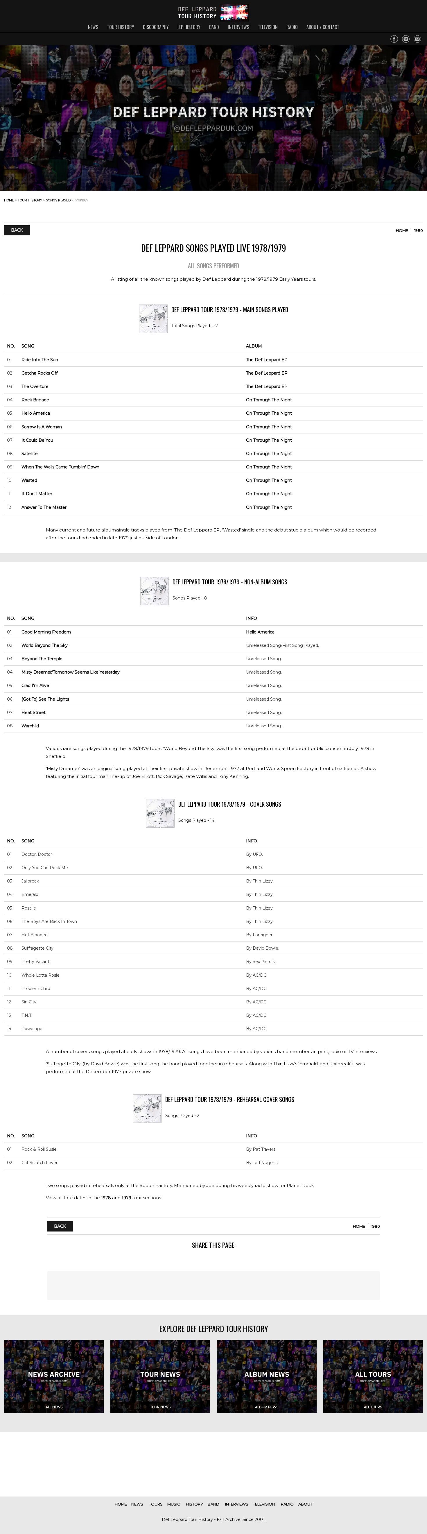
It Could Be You (37, 440)
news (93, 27)
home (9, 200)
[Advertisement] (376, 205)
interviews (238, 27)
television (268, 27)
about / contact (322, 27)
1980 (418, 230)
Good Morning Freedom (46, 632)
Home (402, 230)
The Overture (35, 386)
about (305, 1504)
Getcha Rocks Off (39, 373)
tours (156, 1504)
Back (17, 230)
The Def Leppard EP (267, 359)
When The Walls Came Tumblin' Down (60, 467)
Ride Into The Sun (39, 359)
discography (156, 27)
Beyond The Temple (41, 658)
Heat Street (33, 712)
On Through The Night (269, 399)
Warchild (30, 725)
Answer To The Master (44, 507)
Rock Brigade (35, 399)
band (214, 27)
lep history (188, 27)
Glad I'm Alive (35, 685)
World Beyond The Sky (44, 645)
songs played (58, 200)
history (194, 1504)
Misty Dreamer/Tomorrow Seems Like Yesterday (70, 672)
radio (292, 27)
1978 (106, 1197)
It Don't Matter (36, 493)
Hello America (35, 413)
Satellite (29, 453)
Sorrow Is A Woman (41, 426)
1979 (126, 1197)
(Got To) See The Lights (45, 699)
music (173, 1504)
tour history (120, 27)
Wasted (29, 480)
